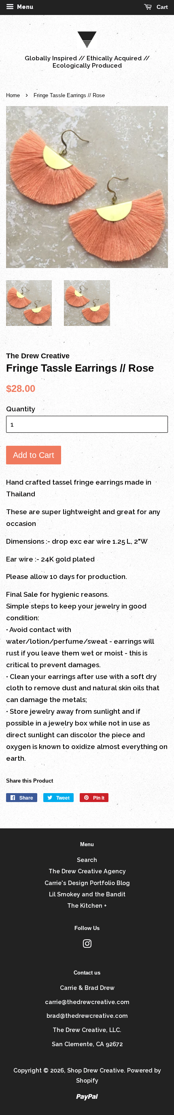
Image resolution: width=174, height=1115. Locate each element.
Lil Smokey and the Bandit (87, 894)
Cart (161, 7)
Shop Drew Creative (95, 1070)
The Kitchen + (87, 905)
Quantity (20, 409)
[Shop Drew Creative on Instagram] (87, 945)
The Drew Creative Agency (87, 871)
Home (13, 95)
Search (87, 859)
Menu (24, 7)
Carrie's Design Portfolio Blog (87, 882)
